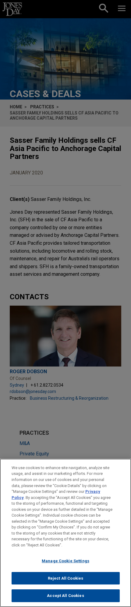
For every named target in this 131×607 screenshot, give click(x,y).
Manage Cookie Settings (65, 561)
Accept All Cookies (65, 595)
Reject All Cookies (65, 578)
